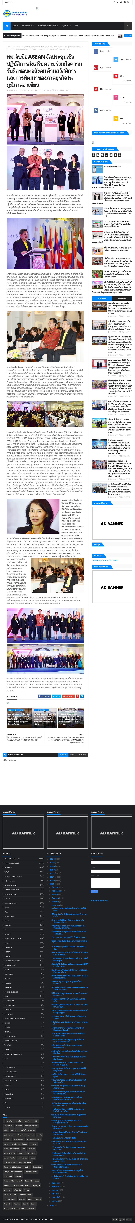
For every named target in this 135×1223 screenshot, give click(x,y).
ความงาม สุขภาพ (10, 916)
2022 (52, 873)
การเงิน (7, 943)
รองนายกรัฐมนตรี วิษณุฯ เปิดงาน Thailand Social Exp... (69, 1133)
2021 (52, 877)
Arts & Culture (10, 1036)
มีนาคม (55, 1193)
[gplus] (128, 2)
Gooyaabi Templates (44, 1219)
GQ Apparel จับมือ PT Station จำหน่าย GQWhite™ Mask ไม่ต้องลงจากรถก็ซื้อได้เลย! (117, 224)
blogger (63, 755)
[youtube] (121, 2)
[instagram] (124, 2)
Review (7, 1107)
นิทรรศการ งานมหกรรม (12, 961)
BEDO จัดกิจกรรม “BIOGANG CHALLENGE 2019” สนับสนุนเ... (69, 988)
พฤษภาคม (56, 1186)
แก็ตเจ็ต (7, 1027)
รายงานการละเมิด (99, 900)
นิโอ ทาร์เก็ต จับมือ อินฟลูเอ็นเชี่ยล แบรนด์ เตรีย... (69, 942)
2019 (52, 884)
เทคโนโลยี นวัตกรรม (11, 1041)
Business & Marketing (13, 876)
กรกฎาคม (56, 905)
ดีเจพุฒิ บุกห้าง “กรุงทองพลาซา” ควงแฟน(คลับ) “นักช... (66, 1121)
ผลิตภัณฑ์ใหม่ (28, 25)
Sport (7, 921)
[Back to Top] (130, 1219)
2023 (52, 870)
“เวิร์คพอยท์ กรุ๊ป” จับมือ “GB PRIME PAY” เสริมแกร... (68, 1148)
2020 (52, 880)
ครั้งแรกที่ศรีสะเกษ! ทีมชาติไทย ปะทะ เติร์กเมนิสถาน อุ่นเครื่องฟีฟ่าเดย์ (118, 249)
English (8, 2)
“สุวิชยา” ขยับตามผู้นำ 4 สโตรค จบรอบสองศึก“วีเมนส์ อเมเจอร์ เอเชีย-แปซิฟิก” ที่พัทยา (117, 274)
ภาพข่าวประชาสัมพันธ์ (48, 25)
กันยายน (55, 898)
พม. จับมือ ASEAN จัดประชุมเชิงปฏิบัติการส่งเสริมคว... (69, 1115)
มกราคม (55, 1201)
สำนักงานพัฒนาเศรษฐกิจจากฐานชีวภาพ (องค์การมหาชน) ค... (67, 1040)
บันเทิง (7, 970)
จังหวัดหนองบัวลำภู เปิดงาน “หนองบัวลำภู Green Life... (68, 1154)
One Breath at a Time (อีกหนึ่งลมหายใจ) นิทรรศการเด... (66, 1098)
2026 (52, 859)
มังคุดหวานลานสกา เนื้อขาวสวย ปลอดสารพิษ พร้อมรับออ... (69, 1127)
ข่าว (14, 25)
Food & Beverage (11, 992)
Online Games (10, 1076)
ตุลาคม (55, 894)
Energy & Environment (13, 1054)
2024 (52, 866)
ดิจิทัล (6, 996)
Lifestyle (8, 1032)
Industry (8, 983)
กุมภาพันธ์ (56, 1197)
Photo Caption (10, 894)
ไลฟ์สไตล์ (8, 1045)
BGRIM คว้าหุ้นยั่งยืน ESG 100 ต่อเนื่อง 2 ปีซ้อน (68, 947)
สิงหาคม (55, 901)
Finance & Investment (13, 939)
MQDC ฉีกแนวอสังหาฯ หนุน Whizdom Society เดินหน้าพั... (68, 926)
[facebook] (114, 2)
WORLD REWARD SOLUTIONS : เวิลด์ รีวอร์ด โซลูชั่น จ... (67, 1063)
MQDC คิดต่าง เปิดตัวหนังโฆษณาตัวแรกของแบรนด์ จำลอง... (69, 953)
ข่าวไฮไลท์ (102, 299)
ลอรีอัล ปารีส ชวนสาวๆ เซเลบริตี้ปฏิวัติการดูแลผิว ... (68, 1075)
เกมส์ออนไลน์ (9, 1099)
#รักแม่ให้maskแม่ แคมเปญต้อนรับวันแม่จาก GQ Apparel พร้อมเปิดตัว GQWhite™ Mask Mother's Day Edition (118, 212)
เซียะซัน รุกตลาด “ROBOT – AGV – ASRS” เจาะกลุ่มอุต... (69, 1005)
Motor (7, 952)
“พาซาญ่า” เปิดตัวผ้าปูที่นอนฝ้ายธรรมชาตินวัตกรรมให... (68, 1081)
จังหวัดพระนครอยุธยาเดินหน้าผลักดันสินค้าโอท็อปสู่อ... (68, 932)
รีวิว (76, 25)
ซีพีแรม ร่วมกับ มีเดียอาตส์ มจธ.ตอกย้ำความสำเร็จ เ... (68, 915)
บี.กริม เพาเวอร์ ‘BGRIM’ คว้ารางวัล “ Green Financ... (66, 1165)
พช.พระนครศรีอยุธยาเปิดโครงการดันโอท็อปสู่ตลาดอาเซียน (69, 971)
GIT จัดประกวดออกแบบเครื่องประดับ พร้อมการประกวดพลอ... (68, 1104)
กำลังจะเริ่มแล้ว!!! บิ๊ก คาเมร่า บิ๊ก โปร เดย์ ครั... (68, 1000)
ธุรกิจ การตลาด (10, 881)
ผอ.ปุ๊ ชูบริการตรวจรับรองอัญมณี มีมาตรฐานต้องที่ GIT (69, 1052)
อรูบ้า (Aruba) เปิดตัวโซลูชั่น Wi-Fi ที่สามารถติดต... (69, 1177)
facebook (82, 755)
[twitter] (117, 2)
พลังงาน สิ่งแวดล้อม (11, 1072)
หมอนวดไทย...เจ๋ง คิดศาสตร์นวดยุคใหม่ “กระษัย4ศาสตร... (67, 1171)
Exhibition (8, 948)
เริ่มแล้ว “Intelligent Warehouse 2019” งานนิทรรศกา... (69, 965)
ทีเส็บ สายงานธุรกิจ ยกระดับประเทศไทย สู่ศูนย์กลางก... (68, 1086)
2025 (52, 862)
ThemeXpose (17, 1219)
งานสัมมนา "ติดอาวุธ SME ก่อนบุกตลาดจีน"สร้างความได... (67, 1110)
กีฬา (6, 930)
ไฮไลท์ (7, 872)
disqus (73, 755)
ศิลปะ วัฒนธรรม (10, 1067)
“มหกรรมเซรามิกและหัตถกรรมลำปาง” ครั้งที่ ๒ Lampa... (69, 959)
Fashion (8, 1050)
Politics (8, 1085)
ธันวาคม (55, 887)
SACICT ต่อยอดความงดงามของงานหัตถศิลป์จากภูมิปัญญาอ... (69, 1011)
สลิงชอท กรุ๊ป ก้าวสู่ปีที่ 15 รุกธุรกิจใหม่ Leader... (66, 982)
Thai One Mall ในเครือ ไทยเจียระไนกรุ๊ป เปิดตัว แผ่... (68, 1057)
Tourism (8, 925)
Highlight (8, 868)
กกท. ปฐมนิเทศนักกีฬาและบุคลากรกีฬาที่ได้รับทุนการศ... (68, 1069)
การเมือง (7, 1090)
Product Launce (11, 1081)
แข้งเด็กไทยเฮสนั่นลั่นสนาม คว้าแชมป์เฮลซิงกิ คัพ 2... (66, 1046)
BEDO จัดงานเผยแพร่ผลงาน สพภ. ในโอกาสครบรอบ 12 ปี (69, 994)
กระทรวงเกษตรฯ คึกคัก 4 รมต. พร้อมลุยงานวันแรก (68, 1017)
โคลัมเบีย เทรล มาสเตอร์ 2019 (63, 1138)
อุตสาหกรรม (9, 1014)
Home (9, 47)
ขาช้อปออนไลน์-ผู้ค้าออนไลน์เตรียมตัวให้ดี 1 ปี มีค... (69, 909)
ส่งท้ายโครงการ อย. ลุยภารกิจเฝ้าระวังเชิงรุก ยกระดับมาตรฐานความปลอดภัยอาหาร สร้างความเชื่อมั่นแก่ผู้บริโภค (45, 719)
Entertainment (10, 965)
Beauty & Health (11, 903)
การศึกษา (8, 1010)
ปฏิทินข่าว (66, 25)
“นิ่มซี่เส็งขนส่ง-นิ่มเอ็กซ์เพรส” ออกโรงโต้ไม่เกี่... (69, 1023)
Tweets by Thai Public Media (105, 560)
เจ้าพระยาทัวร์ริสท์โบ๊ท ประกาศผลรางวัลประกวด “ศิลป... (67, 921)
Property (8, 987)
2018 (52, 1205)
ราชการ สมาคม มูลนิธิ (20, 47)
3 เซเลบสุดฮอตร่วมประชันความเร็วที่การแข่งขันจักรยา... (68, 1034)
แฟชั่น (7, 1059)
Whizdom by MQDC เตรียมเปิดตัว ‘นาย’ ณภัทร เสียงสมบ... (69, 976)
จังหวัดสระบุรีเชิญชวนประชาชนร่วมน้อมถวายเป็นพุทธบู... (68, 1092)
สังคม (6, 912)
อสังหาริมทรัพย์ (9, 1001)
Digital (7, 979)
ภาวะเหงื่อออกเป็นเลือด (112, 166)
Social (7, 899)
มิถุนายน (55, 1183)
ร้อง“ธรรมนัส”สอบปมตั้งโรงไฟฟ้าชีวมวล (68, 937)
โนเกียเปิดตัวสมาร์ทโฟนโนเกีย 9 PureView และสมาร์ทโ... (69, 1160)
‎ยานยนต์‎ (7, 956)
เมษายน (55, 1190)
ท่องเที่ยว (7, 934)
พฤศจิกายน (56, 891)
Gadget (7, 1023)
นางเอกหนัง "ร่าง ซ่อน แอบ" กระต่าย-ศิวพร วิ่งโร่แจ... (68, 1142)
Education (9, 974)
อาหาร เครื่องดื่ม (10, 1005)
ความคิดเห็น (122, 299)
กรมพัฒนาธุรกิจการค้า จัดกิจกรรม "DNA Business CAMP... (67, 1029)
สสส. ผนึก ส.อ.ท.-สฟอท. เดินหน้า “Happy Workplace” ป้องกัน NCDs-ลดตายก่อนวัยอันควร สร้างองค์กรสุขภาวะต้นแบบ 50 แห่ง (19, 719)
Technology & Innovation (15, 1019)
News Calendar (11, 885)
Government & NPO (95, 36)
